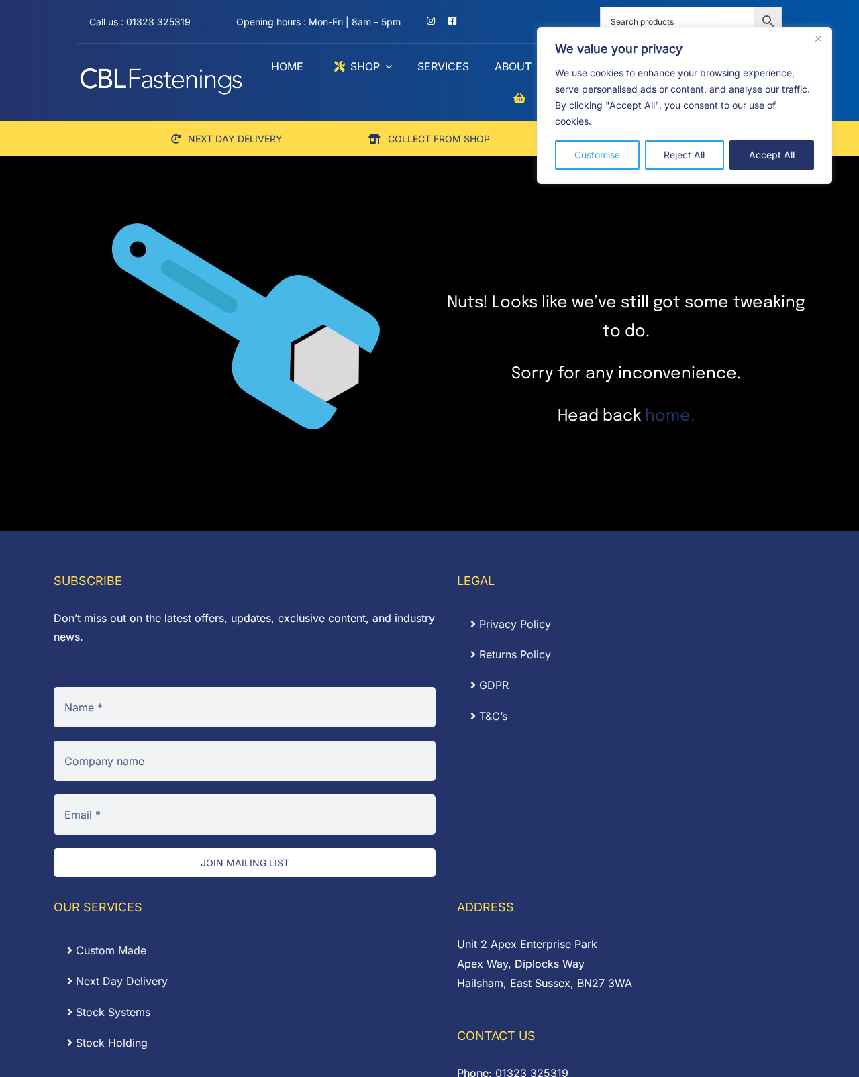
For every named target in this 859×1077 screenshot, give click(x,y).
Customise (597, 154)
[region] (684, 105)
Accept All (772, 154)
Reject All (684, 154)
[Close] (818, 38)
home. (670, 416)
